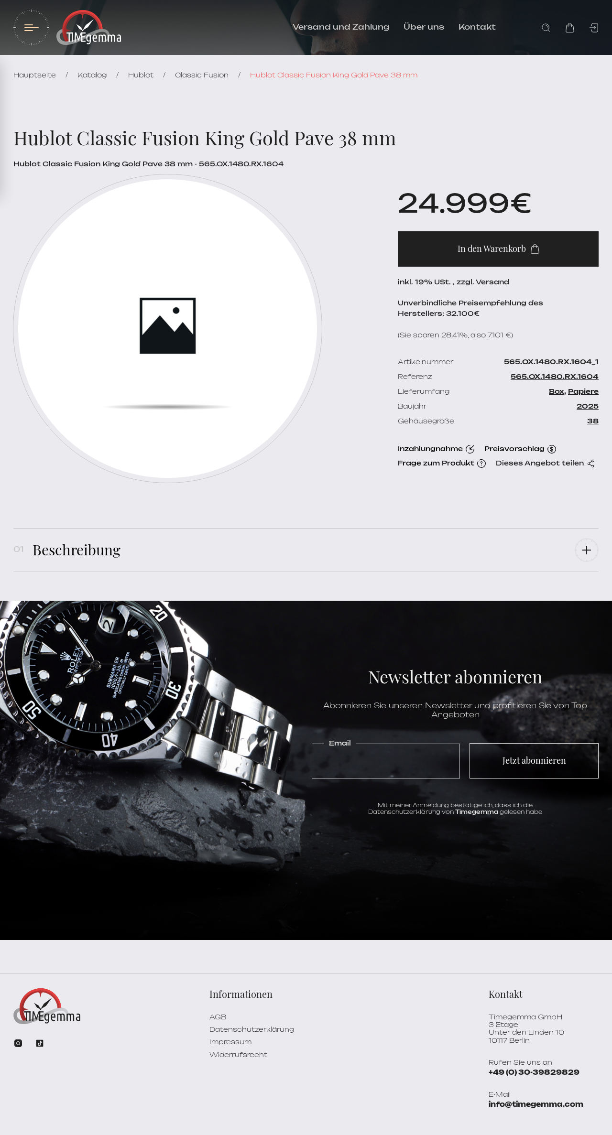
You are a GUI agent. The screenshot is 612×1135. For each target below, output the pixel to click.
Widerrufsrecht (238, 1055)
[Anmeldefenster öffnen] (594, 27)
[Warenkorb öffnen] (570, 27)
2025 (588, 406)
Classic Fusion (202, 75)
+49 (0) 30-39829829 (534, 1073)
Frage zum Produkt (436, 463)
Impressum (230, 1042)
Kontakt (477, 27)
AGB (217, 1017)
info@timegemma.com (536, 1105)
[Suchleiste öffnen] (546, 27)
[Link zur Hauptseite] (88, 27)
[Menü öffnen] (31, 27)
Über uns (424, 27)
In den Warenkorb (492, 248)
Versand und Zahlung (341, 27)
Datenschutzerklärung (251, 1030)
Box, (557, 392)
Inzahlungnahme (430, 449)
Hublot (140, 75)
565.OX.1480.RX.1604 (555, 377)
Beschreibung (76, 549)
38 (593, 421)
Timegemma (476, 812)
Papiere (583, 392)
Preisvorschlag (514, 449)
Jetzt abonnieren (534, 760)
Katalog (92, 75)
